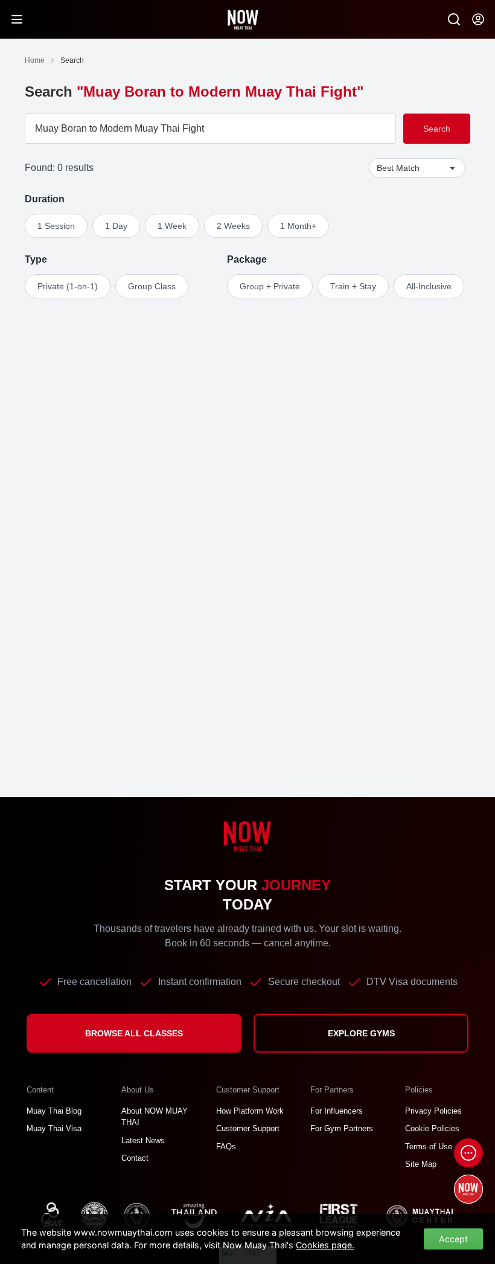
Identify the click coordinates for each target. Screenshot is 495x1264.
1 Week (172, 226)
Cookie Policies (432, 1128)
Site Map (420, 1164)
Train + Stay (353, 286)
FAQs (226, 1146)
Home (35, 60)
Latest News (143, 1140)
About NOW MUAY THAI (154, 1117)
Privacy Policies (433, 1110)
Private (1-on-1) (67, 286)
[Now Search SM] (454, 19)
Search (436, 128)
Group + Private (270, 286)
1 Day (116, 226)
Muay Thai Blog (54, 1110)
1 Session (56, 226)
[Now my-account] (478, 19)
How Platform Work (250, 1110)
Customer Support (247, 1128)
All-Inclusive (429, 286)
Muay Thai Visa (54, 1128)
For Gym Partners (341, 1128)
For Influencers (336, 1110)
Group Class (152, 286)
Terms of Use (428, 1146)
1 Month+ (298, 226)
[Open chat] (468, 1152)
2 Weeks (233, 226)
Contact (134, 1158)
